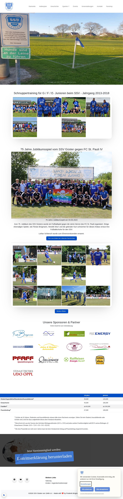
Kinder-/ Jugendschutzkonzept (56, 483)
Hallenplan (43, 6)
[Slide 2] (51, 82)
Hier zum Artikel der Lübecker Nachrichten (61, 238)
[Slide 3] (55, 82)
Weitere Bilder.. (61, 311)
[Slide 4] (58, 82)
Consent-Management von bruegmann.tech (92, 493)
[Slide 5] (61, 82)
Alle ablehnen (87, 489)
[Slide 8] (71, 82)
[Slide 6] (64, 82)
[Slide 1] (48, 82)
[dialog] (99, 483)
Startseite (32, 6)
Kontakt (99, 6)
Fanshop (109, 6)
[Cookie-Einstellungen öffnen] (4, 495)
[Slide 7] (68, 82)
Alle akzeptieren (102, 489)
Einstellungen (86, 484)
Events (75, 6)
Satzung (48, 481)
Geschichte (55, 6)
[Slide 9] (74, 82)
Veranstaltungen (87, 6)
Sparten (65, 6)
